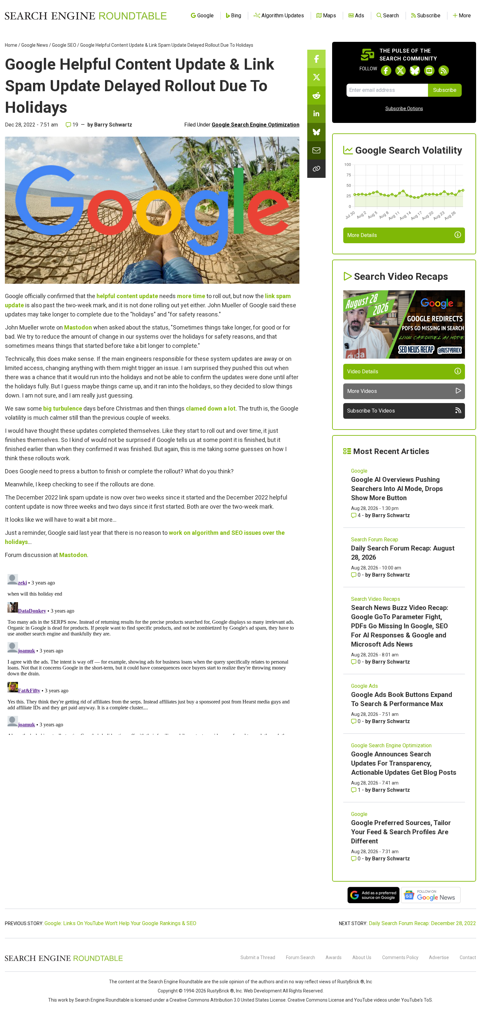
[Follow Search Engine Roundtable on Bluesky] (415, 70)
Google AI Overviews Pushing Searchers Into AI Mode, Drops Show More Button (397, 489)
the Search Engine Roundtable (172, 981)
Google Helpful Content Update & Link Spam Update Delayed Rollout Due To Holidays (166, 45)
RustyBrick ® (220, 990)
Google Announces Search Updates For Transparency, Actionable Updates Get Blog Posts (403, 763)
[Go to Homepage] (86, 15)
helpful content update (127, 296)
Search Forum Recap (374, 539)
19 (74, 125)
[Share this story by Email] (316, 150)
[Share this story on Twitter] (316, 77)
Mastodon (78, 327)
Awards (334, 957)
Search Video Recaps (375, 599)
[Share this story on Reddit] (316, 95)
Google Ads (364, 686)
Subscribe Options (404, 108)
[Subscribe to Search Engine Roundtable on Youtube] (429, 70)
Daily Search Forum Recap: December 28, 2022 (422, 923)
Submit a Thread (257, 957)
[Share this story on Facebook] (316, 59)
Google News (34, 45)
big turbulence (62, 408)
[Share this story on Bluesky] (316, 132)
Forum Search (300, 957)
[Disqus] (152, 653)
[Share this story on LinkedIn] (316, 114)
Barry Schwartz (113, 125)
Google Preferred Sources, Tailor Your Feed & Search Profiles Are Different (401, 832)
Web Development (263, 990)
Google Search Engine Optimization (255, 125)
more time (191, 296)
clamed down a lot (211, 408)
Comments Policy (400, 957)
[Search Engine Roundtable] (64, 960)
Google (359, 471)
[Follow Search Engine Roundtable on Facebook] (386, 70)
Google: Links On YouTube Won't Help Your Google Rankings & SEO (120, 923)
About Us (361, 957)
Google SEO (64, 45)
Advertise (439, 957)
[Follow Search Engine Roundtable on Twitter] (400, 70)
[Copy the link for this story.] (316, 169)
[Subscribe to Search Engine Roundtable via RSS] (443, 70)
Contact (468, 957)
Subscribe (444, 90)
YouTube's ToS (416, 1000)
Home (11, 45)
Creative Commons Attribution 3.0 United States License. (228, 1000)
